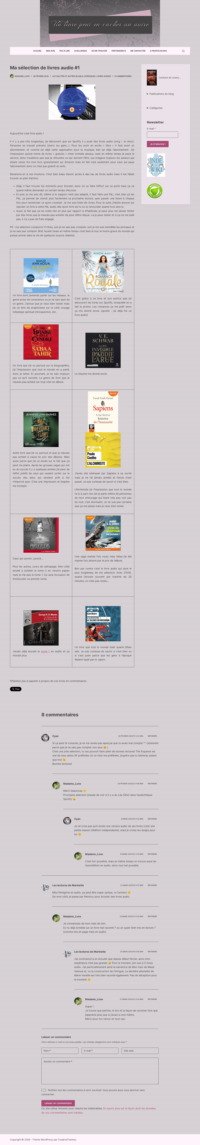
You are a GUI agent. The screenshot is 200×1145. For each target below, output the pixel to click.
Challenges (80, 51)
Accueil (37, 51)
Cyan (55, 736)
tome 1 (45, 651)
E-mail (151, 128)
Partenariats (119, 51)
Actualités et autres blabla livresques (73, 76)
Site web (129, 1050)
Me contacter (137, 51)
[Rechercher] (183, 51)
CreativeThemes (67, 1139)
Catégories (156, 107)
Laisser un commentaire (58, 1103)
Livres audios (104, 76)
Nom (47, 1050)
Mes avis (50, 51)
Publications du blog (162, 93)
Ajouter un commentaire (58, 1061)
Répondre (152, 736)
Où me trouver (99, 51)
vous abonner (131, 1090)
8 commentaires (123, 76)
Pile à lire (65, 51)
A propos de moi (158, 51)
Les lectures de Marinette (68, 885)
